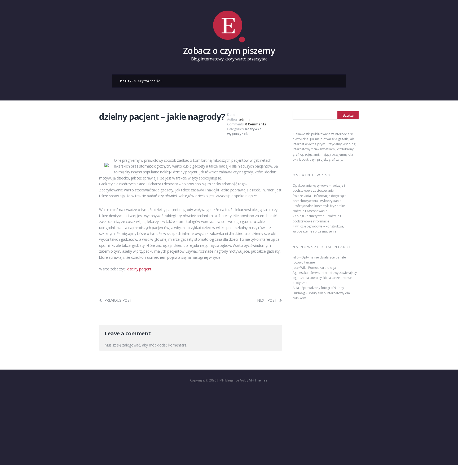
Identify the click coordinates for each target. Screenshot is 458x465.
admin (244, 119)
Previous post (118, 300)
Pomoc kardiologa (322, 267)
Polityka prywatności (141, 81)
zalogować (131, 345)
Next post (267, 300)
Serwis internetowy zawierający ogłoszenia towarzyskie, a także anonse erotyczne (325, 277)
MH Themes (258, 380)
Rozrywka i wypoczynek (245, 131)
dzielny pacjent (139, 268)
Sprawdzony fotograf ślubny (323, 288)
